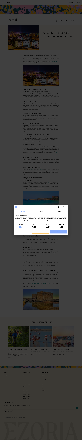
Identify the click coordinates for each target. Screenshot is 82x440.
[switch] (34, 227)
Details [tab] (41, 211)
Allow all (58, 231)
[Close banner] (66, 207)
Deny (41, 231)
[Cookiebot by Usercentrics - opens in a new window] (58, 207)
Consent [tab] (23, 211)
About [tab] (59, 211)
